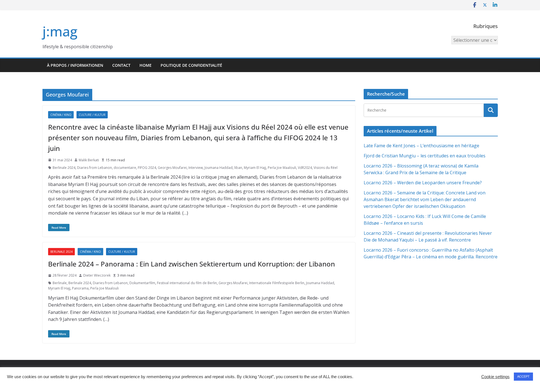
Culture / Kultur (92, 115)
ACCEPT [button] (523, 376)
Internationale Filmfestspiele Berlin (276, 283)
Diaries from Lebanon (94, 167)
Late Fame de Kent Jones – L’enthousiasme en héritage (421, 146)
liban (238, 167)
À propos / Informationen (75, 65)
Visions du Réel (326, 167)
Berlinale (60, 283)
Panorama (80, 288)
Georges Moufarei (172, 167)
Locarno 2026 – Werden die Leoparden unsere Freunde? (423, 183)
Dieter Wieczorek (97, 275)
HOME (146, 65)
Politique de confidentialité (191, 65)
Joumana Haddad (218, 167)
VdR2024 (305, 167)
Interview (195, 167)
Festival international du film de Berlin (187, 283)
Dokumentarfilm (142, 283)
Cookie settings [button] (495, 376)
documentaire (125, 167)
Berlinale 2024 (64, 167)
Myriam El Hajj (255, 167)
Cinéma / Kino (60, 115)
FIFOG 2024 (147, 167)
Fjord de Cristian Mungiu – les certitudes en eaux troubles (424, 156)
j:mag (59, 31)
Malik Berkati (89, 160)
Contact (121, 65)
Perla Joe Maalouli (282, 167)
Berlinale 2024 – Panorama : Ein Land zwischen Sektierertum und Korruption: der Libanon (191, 263)
